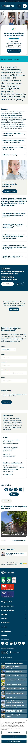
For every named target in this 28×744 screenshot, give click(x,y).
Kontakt (16, 59)
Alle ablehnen (14, 737)
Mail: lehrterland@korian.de (14, 47)
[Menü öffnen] (25, 6)
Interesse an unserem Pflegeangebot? (11, 329)
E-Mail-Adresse (5, 369)
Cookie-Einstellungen (14, 732)
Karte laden (14, 309)
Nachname (4, 362)
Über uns (3, 59)
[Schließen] (26, 720)
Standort (10, 59)
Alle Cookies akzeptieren (14, 741)
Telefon (3, 377)
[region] (14, 731)
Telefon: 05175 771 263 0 (14, 45)
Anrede (3, 346)
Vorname (3, 354)
